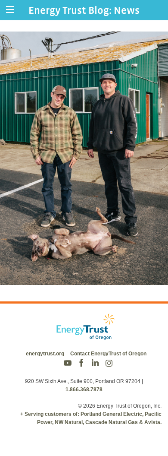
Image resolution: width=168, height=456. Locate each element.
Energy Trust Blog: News (84, 10)
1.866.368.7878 (84, 389)
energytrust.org (45, 354)
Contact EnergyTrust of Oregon (108, 354)
